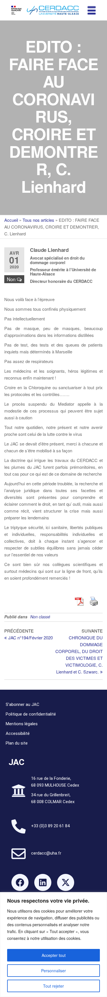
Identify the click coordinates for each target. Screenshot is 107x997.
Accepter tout (54, 955)
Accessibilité (18, 733)
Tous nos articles (38, 220)
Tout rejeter (53, 986)
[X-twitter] (65, 882)
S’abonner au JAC (22, 704)
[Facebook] (20, 882)
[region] (53, 944)
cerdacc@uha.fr (46, 853)
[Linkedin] (42, 882)
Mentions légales (22, 723)
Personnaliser (53, 970)
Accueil (11, 220)
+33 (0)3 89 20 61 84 (50, 825)
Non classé (40, 616)
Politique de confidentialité (31, 714)
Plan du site (17, 743)
